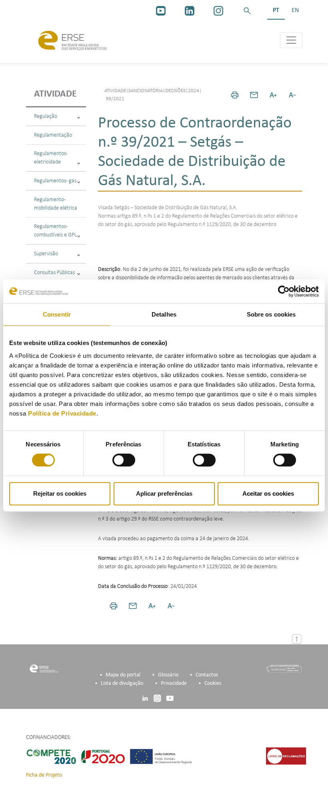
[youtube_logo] (161, 11)
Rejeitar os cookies (59, 493)
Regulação (45, 116)
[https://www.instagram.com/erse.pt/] (218, 11)
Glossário (168, 675)
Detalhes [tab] (164, 314)
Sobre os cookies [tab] (271, 314)
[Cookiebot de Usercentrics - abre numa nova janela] (284, 291)
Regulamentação (53, 135)
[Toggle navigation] (291, 40)
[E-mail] (254, 95)
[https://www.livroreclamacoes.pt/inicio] (286, 756)
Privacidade (174, 683)
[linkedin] (189, 11)
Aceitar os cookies (268, 493)
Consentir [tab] (57, 314)
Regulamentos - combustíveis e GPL (55, 231)
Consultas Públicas (54, 273)
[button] (247, 11)
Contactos (207, 675)
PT (276, 10)
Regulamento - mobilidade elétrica (55, 204)
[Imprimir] (234, 95)
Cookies (212, 683)
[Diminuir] (292, 95)
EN (295, 10)
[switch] (123, 460)
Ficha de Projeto (44, 775)
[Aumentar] (273, 95)
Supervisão (46, 254)
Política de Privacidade (62, 413)
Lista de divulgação (122, 683)
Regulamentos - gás (55, 181)
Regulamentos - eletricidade (51, 158)
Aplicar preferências (164, 493)
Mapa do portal (123, 675)
